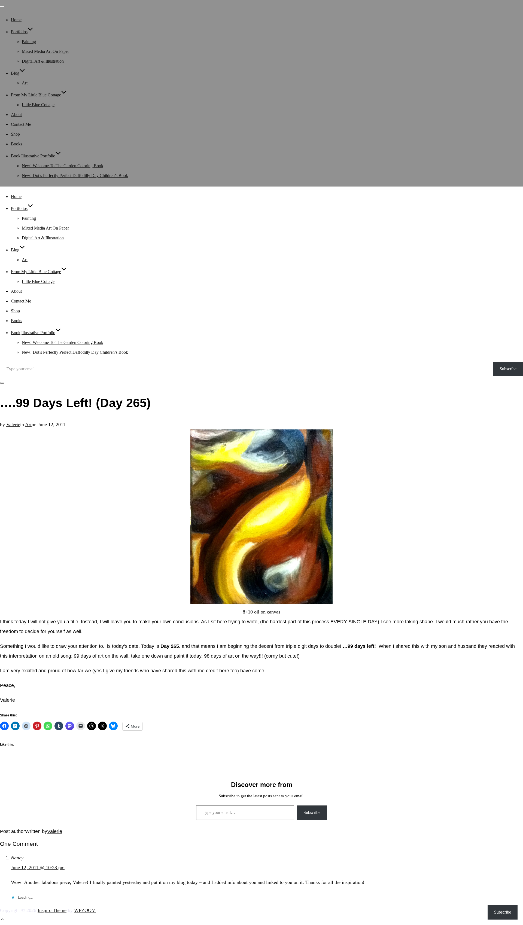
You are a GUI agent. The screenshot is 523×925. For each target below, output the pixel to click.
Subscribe (508, 369)
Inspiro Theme (52, 910)
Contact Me (21, 124)
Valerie (13, 424)
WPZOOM (85, 910)
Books (16, 144)
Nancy (17, 857)
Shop (15, 134)
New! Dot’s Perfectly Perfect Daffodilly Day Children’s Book (75, 175)
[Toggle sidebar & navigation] (2, 383)
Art (25, 83)
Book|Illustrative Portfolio (33, 156)
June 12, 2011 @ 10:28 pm (38, 867)
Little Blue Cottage (38, 104)
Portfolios (19, 31)
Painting (29, 41)
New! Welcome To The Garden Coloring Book (62, 165)
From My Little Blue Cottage (36, 95)
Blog (15, 73)
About (16, 114)
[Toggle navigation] (2, 6)
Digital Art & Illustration (43, 61)
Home (16, 19)
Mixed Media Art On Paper (45, 51)
